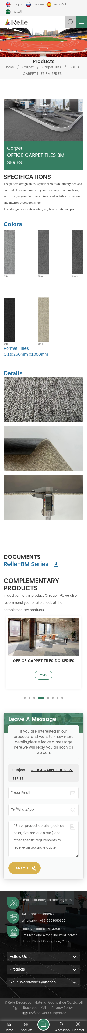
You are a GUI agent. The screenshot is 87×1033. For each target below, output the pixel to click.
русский (39, 4)
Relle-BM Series (26, 564)
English (19, 4)
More (43, 675)
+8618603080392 (41, 914)
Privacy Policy (62, 1008)
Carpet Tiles (51, 67)
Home (9, 67)
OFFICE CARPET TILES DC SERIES (43, 661)
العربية (18, 11)
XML (44, 1008)
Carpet (28, 67)
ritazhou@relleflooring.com (52, 900)
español (60, 4)
